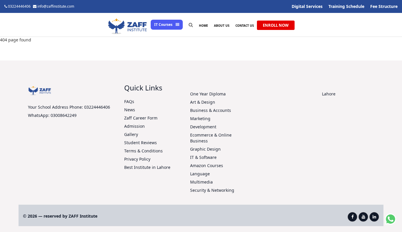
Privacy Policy (137, 159)
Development (203, 127)
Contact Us (244, 25)
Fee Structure (384, 6)
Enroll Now (276, 25)
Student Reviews (140, 142)
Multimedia (201, 182)
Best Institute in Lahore (147, 167)
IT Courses (163, 24)
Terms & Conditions (143, 151)
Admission (134, 126)
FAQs (129, 101)
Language (200, 173)
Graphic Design (205, 149)
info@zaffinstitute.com (55, 6)
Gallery (131, 134)
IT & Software (203, 157)
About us (222, 25)
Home (203, 25)
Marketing (200, 118)
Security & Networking (212, 190)
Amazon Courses (206, 165)
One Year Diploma (208, 94)
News (129, 109)
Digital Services (307, 6)
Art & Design (202, 102)
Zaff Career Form (140, 118)
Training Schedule (346, 6)
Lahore (328, 94)
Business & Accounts (210, 110)
